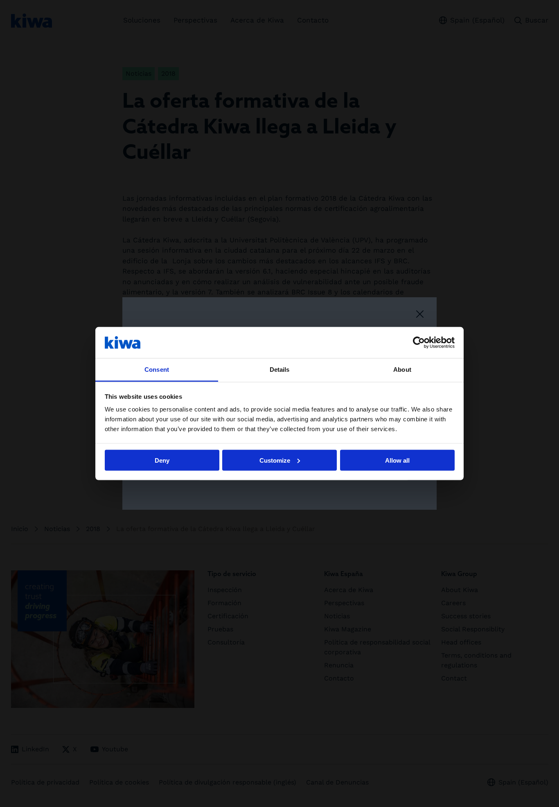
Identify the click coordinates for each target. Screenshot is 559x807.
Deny (162, 460)
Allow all (397, 460)
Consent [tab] (156, 369)
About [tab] (402, 369)
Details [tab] (280, 369)
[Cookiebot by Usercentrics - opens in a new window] (419, 342)
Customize (274, 460)
